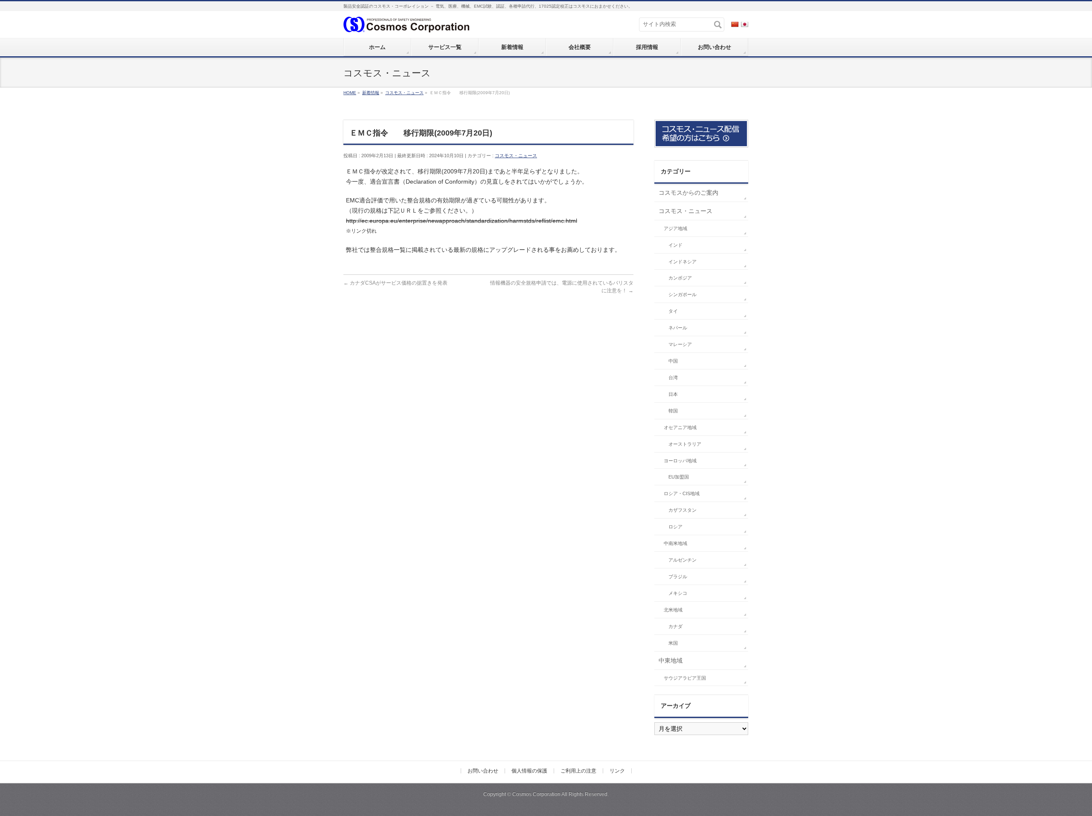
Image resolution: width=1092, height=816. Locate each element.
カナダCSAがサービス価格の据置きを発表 (395, 283)
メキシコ (677, 593)
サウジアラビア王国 (685, 677)
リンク (617, 770)
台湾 (673, 377)
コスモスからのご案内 (688, 192)
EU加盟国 (678, 476)
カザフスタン (682, 510)
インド (675, 245)
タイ (673, 311)
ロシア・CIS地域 (682, 493)
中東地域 (670, 660)
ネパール (677, 327)
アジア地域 (675, 228)
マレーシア (680, 344)
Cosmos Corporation (536, 794)
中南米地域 (675, 543)
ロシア (675, 526)
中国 (673, 360)
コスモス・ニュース (516, 155)
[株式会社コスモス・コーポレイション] (406, 23)
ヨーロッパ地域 (680, 460)
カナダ (675, 626)
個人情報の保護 (529, 770)
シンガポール (682, 294)
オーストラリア (684, 444)
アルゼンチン (682, 559)
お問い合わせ (483, 770)
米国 (673, 643)
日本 (673, 394)
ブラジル (677, 576)
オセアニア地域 (680, 427)
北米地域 (673, 609)
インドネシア (682, 261)
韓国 (673, 410)
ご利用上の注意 (578, 770)
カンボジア (680, 277)
